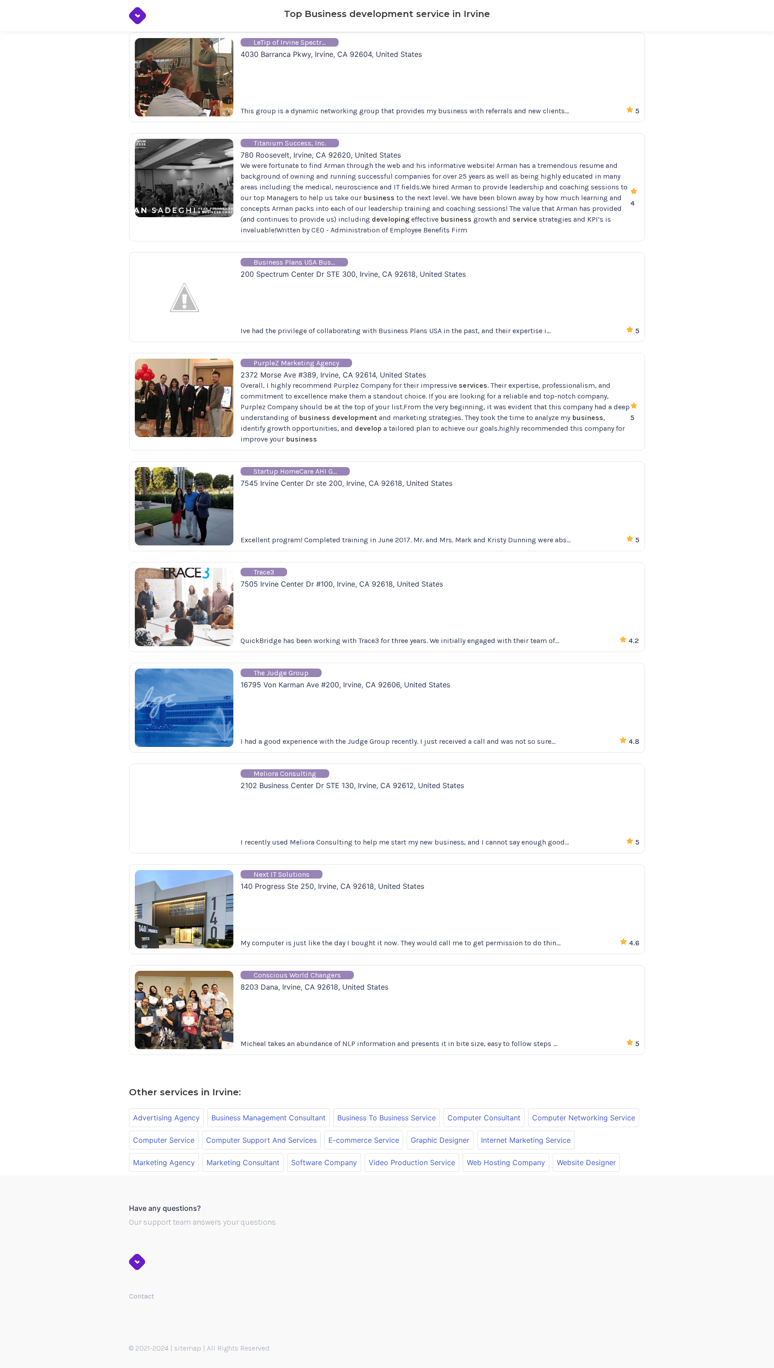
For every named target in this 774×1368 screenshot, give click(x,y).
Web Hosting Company (506, 1162)
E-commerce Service (363, 1140)
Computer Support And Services (261, 1140)
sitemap (187, 1348)
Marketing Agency (164, 1162)
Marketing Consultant (243, 1162)
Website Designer (586, 1162)
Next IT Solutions (282, 874)
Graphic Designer (440, 1140)
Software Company (324, 1162)
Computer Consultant (483, 1117)
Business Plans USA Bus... (294, 262)
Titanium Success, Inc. (290, 143)
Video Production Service (412, 1162)
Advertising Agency (166, 1117)
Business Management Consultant (268, 1117)
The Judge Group (281, 673)
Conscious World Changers (297, 975)
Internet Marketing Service (526, 1140)
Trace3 (264, 572)
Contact (141, 1296)
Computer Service (163, 1140)
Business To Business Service (386, 1117)
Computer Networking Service (583, 1117)
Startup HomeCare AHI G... (295, 471)
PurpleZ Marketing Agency (296, 363)
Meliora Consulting (285, 773)
